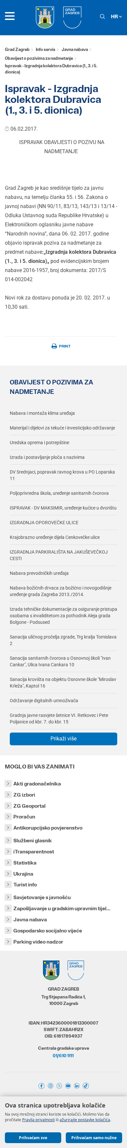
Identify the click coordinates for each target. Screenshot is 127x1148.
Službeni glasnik (32, 840)
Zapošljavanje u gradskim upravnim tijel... (61, 908)
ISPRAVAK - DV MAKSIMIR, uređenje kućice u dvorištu (63, 507)
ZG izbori (24, 795)
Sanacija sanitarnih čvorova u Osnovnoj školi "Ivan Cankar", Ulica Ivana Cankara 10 (60, 661)
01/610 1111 (63, 1055)
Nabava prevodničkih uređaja (39, 573)
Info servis (45, 49)
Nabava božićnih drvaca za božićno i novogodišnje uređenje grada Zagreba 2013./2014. (60, 591)
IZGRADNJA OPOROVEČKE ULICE (44, 522)
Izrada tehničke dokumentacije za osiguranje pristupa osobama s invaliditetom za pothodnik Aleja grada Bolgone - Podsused (63, 615)
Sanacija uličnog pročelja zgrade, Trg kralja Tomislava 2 (63, 640)
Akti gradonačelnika (37, 783)
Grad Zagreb (17, 49)
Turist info (25, 884)
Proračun (24, 816)
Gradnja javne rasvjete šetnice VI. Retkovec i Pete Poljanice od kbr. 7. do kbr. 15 (59, 718)
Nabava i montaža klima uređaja (42, 413)
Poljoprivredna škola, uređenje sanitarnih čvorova (59, 493)
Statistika (24, 862)
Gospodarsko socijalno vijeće (47, 930)
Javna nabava (75, 49)
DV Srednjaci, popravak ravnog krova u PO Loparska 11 (62, 475)
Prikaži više (63, 739)
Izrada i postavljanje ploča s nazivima (47, 457)
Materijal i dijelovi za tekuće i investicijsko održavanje (62, 427)
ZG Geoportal (29, 806)
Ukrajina (23, 874)
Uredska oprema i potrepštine (39, 442)
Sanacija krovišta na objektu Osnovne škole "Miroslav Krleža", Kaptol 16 (63, 682)
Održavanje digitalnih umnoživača (44, 700)
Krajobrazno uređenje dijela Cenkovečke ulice (55, 537)
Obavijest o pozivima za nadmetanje (39, 58)
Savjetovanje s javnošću (42, 897)
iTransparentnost (33, 851)
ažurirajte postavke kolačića (85, 1120)
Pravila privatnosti (38, 1120)
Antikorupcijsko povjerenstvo (47, 828)
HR (115, 16)
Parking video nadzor (38, 942)
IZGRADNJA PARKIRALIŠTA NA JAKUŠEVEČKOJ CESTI (59, 555)
